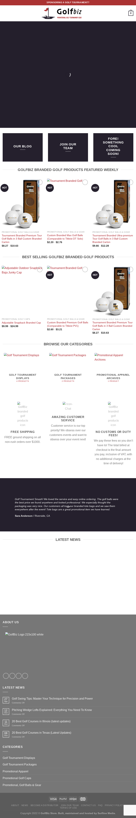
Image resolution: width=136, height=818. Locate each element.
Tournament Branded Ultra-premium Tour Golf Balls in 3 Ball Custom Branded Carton (112, 238)
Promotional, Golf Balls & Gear (22, 785)
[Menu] (5, 13)
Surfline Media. (107, 813)
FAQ (100, 805)
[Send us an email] (19, 676)
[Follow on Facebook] (6, 676)
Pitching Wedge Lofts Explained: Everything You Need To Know (52, 709)
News (24, 805)
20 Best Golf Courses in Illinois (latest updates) (41, 721)
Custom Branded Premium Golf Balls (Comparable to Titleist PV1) (67, 324)
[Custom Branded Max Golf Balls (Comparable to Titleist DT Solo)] (68, 204)
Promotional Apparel (15, 771)
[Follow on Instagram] (12, 676)
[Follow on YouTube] (25, 676)
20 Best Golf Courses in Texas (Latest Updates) (41, 732)
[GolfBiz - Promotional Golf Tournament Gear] (68, 13)
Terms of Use (68, 808)
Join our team (68, 146)
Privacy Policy (114, 805)
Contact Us (88, 805)
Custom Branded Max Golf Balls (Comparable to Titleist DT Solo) (65, 237)
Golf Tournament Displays (19, 757)
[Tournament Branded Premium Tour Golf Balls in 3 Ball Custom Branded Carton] (23, 204)
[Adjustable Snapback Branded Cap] (23, 291)
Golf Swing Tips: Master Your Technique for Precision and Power (52, 698)
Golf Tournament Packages (20, 764)
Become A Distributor (44, 805)
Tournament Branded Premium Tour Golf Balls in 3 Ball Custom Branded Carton (22, 238)
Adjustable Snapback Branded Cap (21, 322)
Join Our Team (70, 805)
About (15, 805)
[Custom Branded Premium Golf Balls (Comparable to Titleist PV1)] (68, 291)
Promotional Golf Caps (17, 778)
